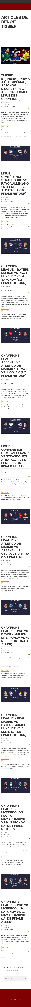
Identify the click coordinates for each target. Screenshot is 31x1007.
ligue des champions (6, 316)
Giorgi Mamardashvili (6, 953)
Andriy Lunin (17, 764)
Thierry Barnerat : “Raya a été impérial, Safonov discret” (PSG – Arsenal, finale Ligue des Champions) (15, 87)
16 (3, 970)
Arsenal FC (18, 130)
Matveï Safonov (21, 134)
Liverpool (23, 862)
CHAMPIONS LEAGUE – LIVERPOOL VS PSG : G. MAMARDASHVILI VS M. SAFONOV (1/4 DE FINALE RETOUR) (14, 817)
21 (13, 970)
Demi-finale (19, 224)
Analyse (4, 130)
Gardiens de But (24, 951)
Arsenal (9, 404)
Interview (20, 132)
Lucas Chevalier (12, 134)
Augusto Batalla (11, 224)
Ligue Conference (6, 226)
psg (11, 864)
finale (16, 132)
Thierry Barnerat (22, 136)
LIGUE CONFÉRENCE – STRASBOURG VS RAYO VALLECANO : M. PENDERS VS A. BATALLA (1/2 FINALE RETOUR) (15, 183)
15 (26, 967)
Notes (11, 201)
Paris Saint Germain (12, 136)
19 (9, 970)
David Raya (11, 132)
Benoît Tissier (6, 102)
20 (11, 970)
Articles (5, 106)
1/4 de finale (6, 764)
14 (24, 967)
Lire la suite (5, 126)
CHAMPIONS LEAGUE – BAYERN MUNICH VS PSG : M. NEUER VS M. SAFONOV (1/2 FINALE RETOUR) (15, 274)
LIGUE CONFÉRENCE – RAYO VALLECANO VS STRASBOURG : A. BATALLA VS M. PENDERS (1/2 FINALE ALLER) (15, 456)
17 (5, 970)
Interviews (12, 106)
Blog (8, 106)
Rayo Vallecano (23, 226)
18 (7, 970)
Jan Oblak (16, 406)
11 (18, 967)
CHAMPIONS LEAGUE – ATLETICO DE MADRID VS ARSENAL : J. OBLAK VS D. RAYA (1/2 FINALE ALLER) (15, 547)
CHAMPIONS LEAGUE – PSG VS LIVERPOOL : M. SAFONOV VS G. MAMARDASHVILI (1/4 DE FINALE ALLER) (14, 912)
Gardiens (25, 224)
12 (20, 967)
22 (16, 970)
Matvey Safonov (25, 316)
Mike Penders (14, 226)
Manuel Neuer (16, 316)
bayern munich (11, 314)
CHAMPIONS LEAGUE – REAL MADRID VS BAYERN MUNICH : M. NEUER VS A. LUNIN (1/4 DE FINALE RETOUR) (14, 725)
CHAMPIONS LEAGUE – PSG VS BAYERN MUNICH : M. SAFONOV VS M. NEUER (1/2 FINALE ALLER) (15, 636)
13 (22, 967)
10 (16, 967)
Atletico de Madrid (16, 404)
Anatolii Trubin (11, 130)
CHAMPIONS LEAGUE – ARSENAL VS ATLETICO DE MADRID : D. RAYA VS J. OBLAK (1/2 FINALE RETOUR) (14, 365)
